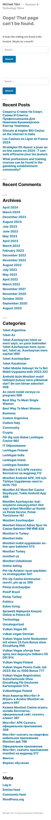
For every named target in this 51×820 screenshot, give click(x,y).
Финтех (8, 758)
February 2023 (13, 250)
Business (9, 413)
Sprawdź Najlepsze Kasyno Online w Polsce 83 (22, 613)
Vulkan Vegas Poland (18, 662)
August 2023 (12, 222)
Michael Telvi (11, 4)
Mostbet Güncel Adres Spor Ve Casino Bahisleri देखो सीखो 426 (25, 526)
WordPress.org (13, 799)
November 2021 (14, 289)
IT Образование (14, 445)
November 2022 (14, 260)
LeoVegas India (13, 455)
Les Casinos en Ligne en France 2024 (25, 140)
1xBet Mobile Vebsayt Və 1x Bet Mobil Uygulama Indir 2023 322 (25, 369)
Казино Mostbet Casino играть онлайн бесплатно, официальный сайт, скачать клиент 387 (25, 713)
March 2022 (11, 284)
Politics (8, 601)
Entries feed (11, 789)
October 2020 (13, 298)
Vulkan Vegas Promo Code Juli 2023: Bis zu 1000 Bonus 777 (24, 668)
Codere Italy (11, 423)
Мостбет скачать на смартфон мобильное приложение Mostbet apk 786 (25, 738)
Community (11, 427)
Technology (11, 619)
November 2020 (14, 294)
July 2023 (10, 226)
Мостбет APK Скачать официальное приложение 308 (22, 726)
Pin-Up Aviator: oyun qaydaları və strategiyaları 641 (24, 572)
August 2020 (12, 308)
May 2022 (10, 274)
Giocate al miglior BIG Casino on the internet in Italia (23, 132)
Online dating (12, 566)
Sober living (11, 606)
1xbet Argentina (14, 330)
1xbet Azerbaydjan (16, 358)
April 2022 (10, 279)
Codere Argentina (15, 418)
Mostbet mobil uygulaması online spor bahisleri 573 (25, 544)
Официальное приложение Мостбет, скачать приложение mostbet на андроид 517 (25, 750)
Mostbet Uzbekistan (17, 561)
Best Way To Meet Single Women (20, 401)
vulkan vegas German (18, 634)
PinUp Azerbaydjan (16, 587)
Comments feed (14, 794)
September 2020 (15, 303)
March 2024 (11, 212)
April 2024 (10, 207)
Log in (7, 785)
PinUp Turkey (12, 597)
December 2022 (14, 255)
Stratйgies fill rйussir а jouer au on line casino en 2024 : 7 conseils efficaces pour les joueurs (25, 150)
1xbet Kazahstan (14, 363)
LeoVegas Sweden (16, 465)
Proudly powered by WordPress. (29, 813)
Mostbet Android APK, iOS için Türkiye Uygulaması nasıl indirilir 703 (24, 481)
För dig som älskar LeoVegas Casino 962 (23, 439)
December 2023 (14, 217)
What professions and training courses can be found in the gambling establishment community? (24, 164)
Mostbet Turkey (14, 551)
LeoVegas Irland (14, 460)
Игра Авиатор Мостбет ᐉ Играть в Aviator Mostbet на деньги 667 (23, 699)
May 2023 (10, 236)
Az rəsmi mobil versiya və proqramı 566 (21, 393)
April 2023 (10, 241)
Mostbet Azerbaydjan (18, 520)
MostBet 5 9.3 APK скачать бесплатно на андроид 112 (22, 471)
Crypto (8, 432)
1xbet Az (9, 335)
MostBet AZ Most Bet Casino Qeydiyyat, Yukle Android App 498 (24, 493)
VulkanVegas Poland (17, 691)
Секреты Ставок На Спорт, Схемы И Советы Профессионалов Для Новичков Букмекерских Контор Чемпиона (23, 118)
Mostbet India (13, 538)
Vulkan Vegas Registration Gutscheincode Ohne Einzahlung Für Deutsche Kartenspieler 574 (22, 681)
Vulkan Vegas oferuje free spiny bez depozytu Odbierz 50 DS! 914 (25, 654)
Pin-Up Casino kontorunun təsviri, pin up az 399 (21, 580)
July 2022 (10, 269)
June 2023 (10, 231)
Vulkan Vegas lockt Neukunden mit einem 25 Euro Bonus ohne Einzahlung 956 (25, 642)
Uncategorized (13, 624)
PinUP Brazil (11, 592)
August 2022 (12, 265)
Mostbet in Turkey (16, 533)
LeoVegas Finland (15, 450)
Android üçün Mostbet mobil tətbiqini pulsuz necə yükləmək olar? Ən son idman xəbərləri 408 (25, 382)
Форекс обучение (16, 763)
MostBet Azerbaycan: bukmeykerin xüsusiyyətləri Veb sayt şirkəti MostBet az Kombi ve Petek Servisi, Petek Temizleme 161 (24, 508)
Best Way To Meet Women (21, 408)
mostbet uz (11, 556)
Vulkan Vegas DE (15, 629)
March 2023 (11, 246)
